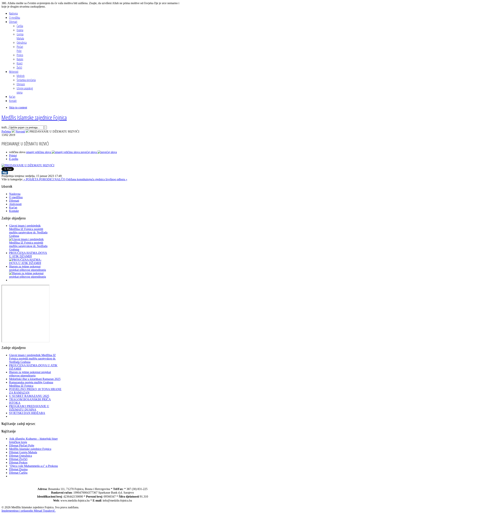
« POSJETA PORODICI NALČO (44, 179)
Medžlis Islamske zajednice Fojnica (30, 448)
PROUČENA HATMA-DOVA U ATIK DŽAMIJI (28, 254)
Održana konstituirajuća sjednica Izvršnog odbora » (96, 179)
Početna (6, 131)
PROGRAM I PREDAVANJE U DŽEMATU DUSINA (29, 408)
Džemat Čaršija (18, 472)
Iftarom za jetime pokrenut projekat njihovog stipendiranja (27, 268)
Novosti (20, 131)
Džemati (14, 200)
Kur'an (13, 207)
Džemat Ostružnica (20, 455)
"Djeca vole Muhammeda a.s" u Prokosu (33, 465)
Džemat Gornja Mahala (23, 452)
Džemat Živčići (18, 459)
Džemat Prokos (18, 462)
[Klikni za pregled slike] (28, 165)
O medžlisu (16, 197)
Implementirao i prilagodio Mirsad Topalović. (29, 510)
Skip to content (18, 107)
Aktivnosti (15, 204)
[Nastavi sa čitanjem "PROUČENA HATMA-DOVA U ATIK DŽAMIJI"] (29, 263)
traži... (5, 127)
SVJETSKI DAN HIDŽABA (27, 413)
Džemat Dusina (18, 469)
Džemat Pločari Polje (21, 445)
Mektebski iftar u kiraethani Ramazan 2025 (34, 379)
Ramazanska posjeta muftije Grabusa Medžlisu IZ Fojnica (31, 384)
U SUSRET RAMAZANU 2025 (29, 396)
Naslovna (14, 193)
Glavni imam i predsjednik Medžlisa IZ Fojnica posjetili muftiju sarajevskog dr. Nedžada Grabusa (28, 230)
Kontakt (14, 210)
